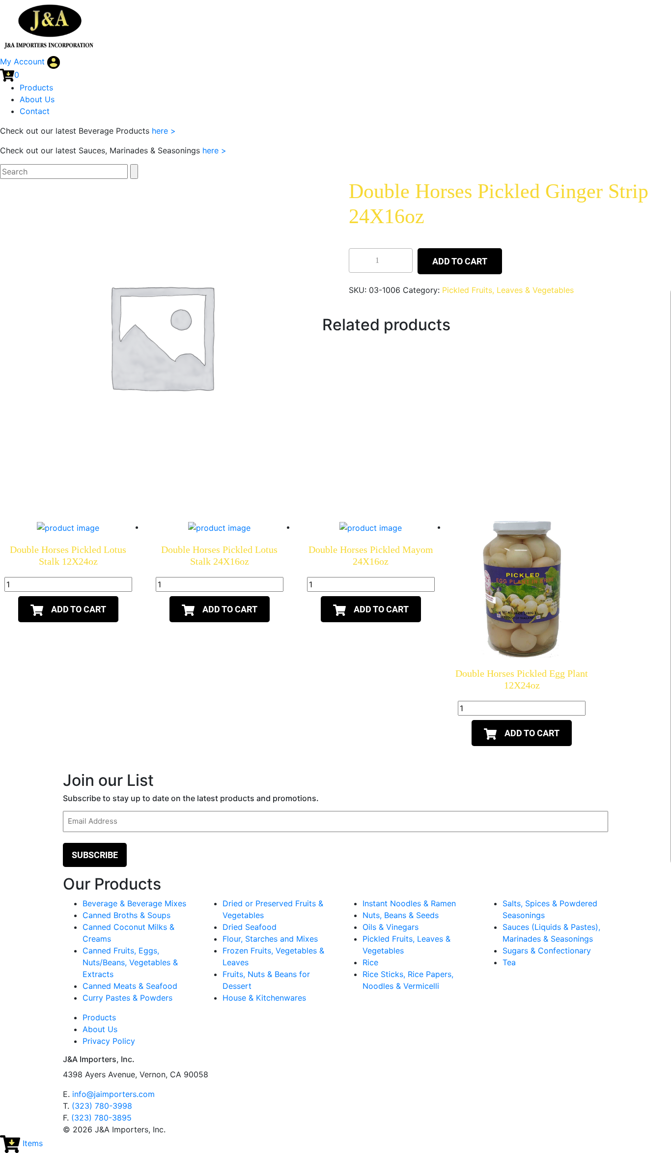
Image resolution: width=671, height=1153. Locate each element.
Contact (35, 111)
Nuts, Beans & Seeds (401, 915)
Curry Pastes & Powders (127, 998)
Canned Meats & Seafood (130, 986)
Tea (509, 962)
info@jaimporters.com (113, 1094)
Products (36, 87)
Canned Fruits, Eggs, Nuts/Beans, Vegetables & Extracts (130, 962)
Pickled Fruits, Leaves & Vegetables (508, 290)
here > (164, 131)
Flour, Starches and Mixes (270, 939)
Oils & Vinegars (391, 927)
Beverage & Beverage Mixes (134, 903)
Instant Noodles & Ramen (409, 903)
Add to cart (459, 261)
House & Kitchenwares (264, 998)
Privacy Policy (109, 1041)
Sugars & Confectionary (547, 950)
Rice (370, 962)
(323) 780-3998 (102, 1106)
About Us (37, 99)
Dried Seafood (250, 927)
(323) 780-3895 (101, 1118)
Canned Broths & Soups (126, 915)
